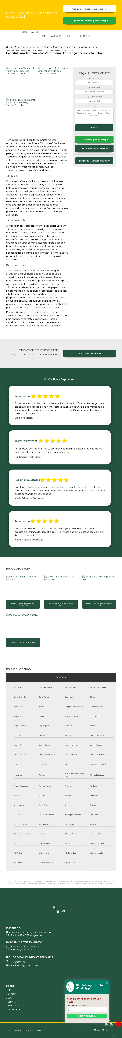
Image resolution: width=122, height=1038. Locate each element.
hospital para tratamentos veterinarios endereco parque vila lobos (39, 50)
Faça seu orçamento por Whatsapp (89, 21)
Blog (69, 36)
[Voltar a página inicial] (30, 36)
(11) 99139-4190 (17, 961)
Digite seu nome (94, 78)
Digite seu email (94, 87)
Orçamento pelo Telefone (94, 148)
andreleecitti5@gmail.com (23, 965)
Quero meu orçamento (89, 353)
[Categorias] (96, 36)
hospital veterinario (42, 47)
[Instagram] (58, 911)
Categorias (23, 47)
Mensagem (94, 106)
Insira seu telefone (77, 1005)
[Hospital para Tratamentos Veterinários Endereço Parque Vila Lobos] (21, 82)
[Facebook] (63, 911)
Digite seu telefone (94, 97)
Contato (85, 36)
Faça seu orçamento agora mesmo (90, 9)
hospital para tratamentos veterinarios (74, 47)
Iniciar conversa (87, 1016)
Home (43, 36)
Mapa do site (13, 1009)
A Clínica (56, 36)
